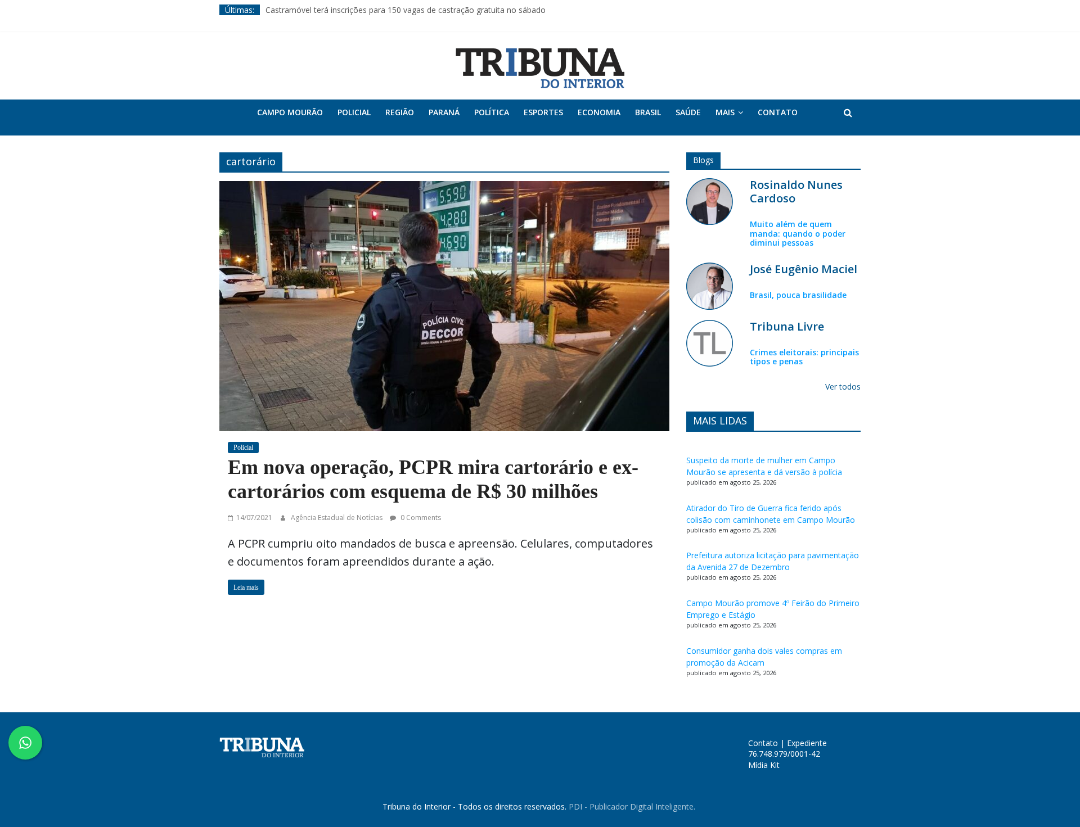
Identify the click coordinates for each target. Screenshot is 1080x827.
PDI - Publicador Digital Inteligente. (632, 806)
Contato (778, 112)
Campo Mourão (290, 112)
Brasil (648, 112)
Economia (599, 112)
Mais (725, 112)
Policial (354, 112)
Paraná (444, 112)
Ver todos (843, 386)
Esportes (543, 112)
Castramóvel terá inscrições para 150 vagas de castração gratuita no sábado (406, 9)
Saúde (688, 112)
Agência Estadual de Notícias (337, 517)
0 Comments (420, 517)
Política (491, 112)
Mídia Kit (764, 765)
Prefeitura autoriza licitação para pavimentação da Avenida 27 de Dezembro (772, 561)
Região (399, 112)
